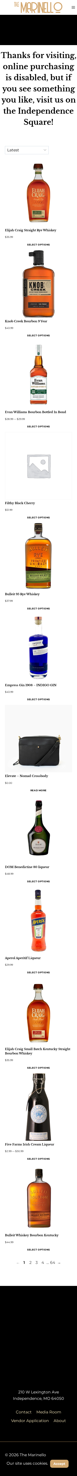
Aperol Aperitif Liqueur (23, 958)
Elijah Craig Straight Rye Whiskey (30, 230)
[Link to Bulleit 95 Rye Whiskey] (38, 556)
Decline (38, 1472)
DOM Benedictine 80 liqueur (27, 867)
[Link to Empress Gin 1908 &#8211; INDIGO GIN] (38, 647)
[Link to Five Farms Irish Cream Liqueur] (38, 1107)
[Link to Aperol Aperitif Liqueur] (38, 920)
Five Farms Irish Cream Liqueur (29, 1144)
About (60, 1420)
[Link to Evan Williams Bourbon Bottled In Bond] (38, 374)
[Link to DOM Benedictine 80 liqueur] (38, 829)
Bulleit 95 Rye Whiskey (22, 594)
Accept (59, 1464)
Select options (38, 244)
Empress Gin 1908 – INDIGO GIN (30, 685)
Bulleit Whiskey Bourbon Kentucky (32, 1235)
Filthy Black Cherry (20, 503)
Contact (24, 1412)
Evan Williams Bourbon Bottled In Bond (35, 412)
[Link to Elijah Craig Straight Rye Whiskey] (38, 193)
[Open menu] (73, 7)
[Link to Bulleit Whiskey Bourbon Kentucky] (38, 1198)
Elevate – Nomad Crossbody (26, 776)
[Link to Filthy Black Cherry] (38, 465)
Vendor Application (30, 1420)
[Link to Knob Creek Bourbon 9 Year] (38, 284)
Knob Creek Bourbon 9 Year (26, 321)
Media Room (48, 1412)
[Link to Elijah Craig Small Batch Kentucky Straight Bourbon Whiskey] (38, 1011)
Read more (38, 790)
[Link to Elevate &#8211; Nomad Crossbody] (38, 738)
